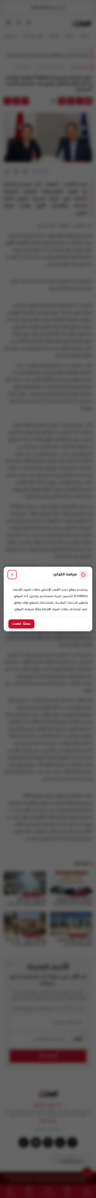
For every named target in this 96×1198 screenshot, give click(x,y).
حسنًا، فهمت (21, 624)
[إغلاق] (12, 574)
